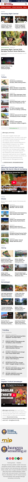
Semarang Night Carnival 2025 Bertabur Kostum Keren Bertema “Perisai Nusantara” (12, 51)
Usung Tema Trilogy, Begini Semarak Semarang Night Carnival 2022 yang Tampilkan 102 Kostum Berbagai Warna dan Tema (7, 67)
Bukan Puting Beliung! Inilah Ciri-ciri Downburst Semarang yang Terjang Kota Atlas (20, 309)
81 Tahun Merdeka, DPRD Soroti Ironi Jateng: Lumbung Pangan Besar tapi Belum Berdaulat (18, 108)
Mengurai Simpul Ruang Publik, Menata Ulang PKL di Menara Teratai (18, 234)
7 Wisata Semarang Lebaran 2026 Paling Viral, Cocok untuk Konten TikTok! (7, 309)
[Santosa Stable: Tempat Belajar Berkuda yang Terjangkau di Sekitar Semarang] (5, 241)
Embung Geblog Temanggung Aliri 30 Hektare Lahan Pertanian (15, 342)
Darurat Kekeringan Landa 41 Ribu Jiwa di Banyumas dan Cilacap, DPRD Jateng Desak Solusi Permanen (18, 102)
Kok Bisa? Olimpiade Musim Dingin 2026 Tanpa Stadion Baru (15, 352)
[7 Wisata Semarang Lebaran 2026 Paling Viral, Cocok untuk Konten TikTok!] (7, 301)
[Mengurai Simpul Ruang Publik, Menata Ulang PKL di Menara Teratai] (5, 234)
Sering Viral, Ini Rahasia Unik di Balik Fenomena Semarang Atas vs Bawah (7, 322)
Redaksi (19, 462)
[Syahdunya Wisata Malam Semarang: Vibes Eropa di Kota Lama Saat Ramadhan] (21, 315)
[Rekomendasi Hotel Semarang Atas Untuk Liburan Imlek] (5, 214)
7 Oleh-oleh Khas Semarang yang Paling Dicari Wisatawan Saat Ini (20, 295)
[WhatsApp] (15, 458)
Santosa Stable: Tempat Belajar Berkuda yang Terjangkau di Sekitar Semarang (16, 240)
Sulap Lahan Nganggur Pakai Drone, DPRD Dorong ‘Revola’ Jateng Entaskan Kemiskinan (18, 95)
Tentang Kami (11, 462)
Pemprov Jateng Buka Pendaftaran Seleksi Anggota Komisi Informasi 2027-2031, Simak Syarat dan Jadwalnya (18, 122)
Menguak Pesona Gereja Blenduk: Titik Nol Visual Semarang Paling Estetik (16, 206)
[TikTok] (18, 458)
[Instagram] (10, 458)
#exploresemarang (12, 417)
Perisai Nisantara (5, 53)
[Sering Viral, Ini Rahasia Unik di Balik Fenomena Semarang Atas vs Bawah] (7, 315)
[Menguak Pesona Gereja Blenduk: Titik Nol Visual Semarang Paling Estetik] (5, 207)
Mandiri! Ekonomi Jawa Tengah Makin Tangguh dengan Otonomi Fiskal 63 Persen (15, 363)
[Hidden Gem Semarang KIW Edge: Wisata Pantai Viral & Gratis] (5, 221)
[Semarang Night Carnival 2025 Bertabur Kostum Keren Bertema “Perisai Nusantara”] (14, 38)
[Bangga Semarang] (8, 4)
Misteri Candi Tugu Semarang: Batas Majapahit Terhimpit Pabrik (16, 336)
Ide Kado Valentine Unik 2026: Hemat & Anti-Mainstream (14, 374)
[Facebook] (7, 458)
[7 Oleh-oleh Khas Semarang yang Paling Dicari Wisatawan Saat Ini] (21, 288)
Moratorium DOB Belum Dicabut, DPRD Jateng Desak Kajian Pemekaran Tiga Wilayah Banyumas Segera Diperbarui (18, 81)
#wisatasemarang (7, 418)
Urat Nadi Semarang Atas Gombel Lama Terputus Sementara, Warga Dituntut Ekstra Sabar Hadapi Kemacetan (7, 295)
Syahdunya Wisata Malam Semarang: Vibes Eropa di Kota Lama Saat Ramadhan (20, 322)
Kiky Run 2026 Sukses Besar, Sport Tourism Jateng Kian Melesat (15, 368)
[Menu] (2, 4)
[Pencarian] (26, 4)
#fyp (24, 418)
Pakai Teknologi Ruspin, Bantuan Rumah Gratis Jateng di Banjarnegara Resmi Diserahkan (15, 358)
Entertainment (5, 47)
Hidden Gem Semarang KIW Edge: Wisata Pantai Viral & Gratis (17, 220)
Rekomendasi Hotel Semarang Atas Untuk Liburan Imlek (18, 213)
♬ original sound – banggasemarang (12, 162)
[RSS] (21, 458)
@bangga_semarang (8, 132)
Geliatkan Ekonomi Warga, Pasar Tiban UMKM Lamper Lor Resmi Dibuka (6, 26)
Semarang (11, 53)
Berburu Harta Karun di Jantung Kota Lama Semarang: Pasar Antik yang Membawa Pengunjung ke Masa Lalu (18, 227)
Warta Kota (3, 54)
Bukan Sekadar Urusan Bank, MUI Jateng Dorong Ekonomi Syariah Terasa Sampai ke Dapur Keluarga (18, 88)
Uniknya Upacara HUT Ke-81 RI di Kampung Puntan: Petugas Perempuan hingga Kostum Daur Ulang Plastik (18, 115)
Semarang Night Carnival (20, 53)
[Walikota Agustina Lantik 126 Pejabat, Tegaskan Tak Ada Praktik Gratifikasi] (21, 19)
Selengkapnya (13, 128)
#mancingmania (17, 418)
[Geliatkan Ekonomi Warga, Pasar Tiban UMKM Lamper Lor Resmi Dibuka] (7, 19)
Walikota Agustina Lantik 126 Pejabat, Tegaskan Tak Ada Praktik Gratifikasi (20, 26)
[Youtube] (13, 458)
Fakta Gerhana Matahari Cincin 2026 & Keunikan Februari (14, 347)
